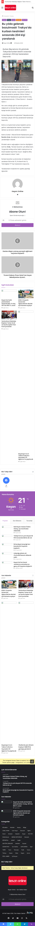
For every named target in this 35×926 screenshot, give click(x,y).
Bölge (8, 20)
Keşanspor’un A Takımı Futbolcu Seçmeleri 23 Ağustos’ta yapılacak (25, 456)
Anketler (12, 827)
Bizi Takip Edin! (6, 862)
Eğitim (29, 830)
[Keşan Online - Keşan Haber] (10, 7)
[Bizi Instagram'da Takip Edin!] (32, 761)
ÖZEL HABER (5, 856)
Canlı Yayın (15, 830)
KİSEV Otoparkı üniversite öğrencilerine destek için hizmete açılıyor (25, 302)
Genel (13, 20)
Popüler (5, 521)
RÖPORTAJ (5, 840)
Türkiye (4, 853)
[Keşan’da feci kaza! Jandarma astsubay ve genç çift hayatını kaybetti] (7, 564)
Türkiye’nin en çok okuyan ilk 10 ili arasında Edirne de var (23, 537)
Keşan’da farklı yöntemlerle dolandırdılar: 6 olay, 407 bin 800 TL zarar (8, 302)
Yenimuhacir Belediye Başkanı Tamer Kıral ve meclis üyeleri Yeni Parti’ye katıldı (8, 323)
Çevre (28, 853)
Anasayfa (6, 16)
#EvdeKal (4, 827)
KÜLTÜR (24, 20)
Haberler (17, 834)
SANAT (13, 840)
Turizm (28, 850)
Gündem (19, 20)
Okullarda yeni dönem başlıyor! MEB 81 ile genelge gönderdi (26, 747)
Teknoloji (16, 850)
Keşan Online (6, 43)
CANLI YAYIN (5, 830)
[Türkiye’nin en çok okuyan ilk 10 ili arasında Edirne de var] (7, 538)
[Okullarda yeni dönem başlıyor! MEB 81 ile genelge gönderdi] (26, 672)
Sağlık (19, 840)
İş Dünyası (14, 856)
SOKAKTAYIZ (5, 846)
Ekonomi (22, 830)
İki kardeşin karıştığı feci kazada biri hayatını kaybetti (22, 546)
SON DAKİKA (24, 846)
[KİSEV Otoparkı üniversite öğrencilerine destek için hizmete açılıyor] (26, 294)
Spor (31, 846)
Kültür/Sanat (5, 837)
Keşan (23, 834)
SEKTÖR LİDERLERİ (7, 843)
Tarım (9, 850)
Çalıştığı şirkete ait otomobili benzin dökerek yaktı (22, 555)
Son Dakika (15, 846)
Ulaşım (11, 853)
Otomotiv (26, 837)
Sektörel (17, 843)
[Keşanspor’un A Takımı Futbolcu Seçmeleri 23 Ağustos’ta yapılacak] (26, 381)
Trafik (22, 850)
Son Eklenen (17, 521)
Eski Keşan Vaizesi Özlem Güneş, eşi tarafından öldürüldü (22, 529)
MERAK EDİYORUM (17, 837)
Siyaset (24, 843)
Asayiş (12, 16)
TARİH (4, 850)
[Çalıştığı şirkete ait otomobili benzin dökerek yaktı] (7, 555)
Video (16, 853)
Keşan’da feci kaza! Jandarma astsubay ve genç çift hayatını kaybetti (23, 564)
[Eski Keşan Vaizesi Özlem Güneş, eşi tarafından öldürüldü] (7, 529)
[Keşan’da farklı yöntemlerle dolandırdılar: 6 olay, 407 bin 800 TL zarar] (9, 294)
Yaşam (22, 853)
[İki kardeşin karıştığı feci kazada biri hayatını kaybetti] (7, 546)
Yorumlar (29, 521)
